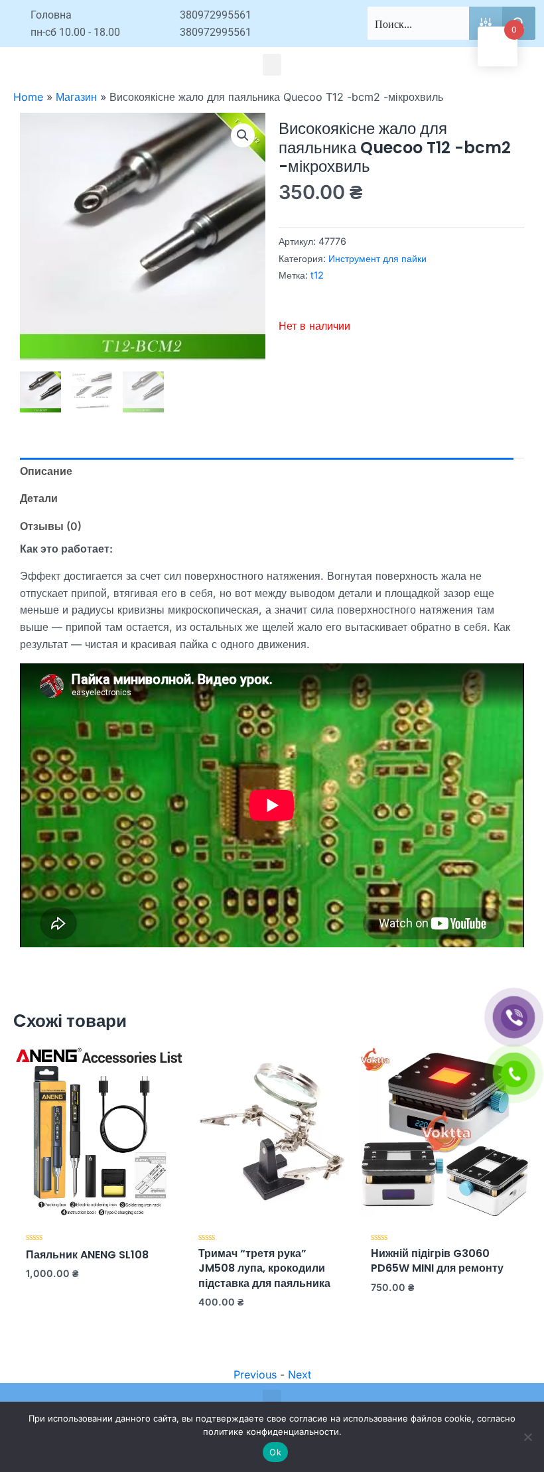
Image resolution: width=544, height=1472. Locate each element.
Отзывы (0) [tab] (51, 526)
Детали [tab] (39, 498)
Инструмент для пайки (377, 258)
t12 (317, 275)
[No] (527, 1436)
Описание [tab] (46, 471)
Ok (275, 1452)
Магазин (76, 96)
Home (28, 96)
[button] (272, 65)
